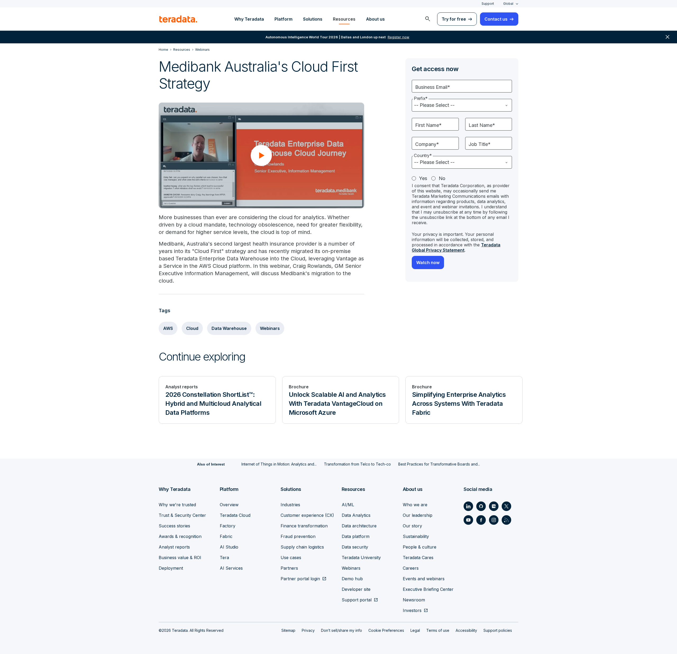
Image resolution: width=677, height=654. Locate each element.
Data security (355, 547)
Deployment (171, 568)
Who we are (415, 504)
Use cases (291, 557)
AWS (168, 328)
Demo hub (352, 578)
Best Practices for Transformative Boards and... (439, 464)
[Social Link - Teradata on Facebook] (481, 520)
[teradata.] (178, 19)
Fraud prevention (298, 536)
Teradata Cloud (235, 515)
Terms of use (437, 630)
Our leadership (417, 515)
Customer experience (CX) (307, 515)
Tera (224, 557)
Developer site (356, 589)
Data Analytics (356, 515)
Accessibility (466, 630)
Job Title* (480, 144)
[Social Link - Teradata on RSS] (506, 520)
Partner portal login (300, 578)
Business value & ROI (180, 557)
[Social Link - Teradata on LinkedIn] (468, 506)
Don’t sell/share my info (341, 630)
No (442, 178)
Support (488, 4)
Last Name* (482, 125)
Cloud (192, 328)
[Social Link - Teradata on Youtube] (468, 520)
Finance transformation (304, 525)
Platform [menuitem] (283, 19)
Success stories (174, 525)
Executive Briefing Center (428, 589)
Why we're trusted (177, 504)
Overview (229, 504)
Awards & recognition (180, 536)
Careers (411, 568)
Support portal (357, 599)
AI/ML (348, 504)
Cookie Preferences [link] (386, 630)
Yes (423, 178)
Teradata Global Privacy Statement (456, 247)
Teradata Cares (418, 557)
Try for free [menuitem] (454, 19)
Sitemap (288, 630)
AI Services (231, 568)
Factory (227, 525)
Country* (423, 155)
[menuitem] (427, 19)
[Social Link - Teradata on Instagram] (493, 520)
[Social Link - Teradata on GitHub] (481, 506)
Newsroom (414, 599)
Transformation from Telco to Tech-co (357, 464)
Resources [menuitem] (344, 19)
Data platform (355, 536)
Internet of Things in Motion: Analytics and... (279, 464)
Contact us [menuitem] (495, 19)
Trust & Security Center (182, 515)
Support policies (497, 630)
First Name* (428, 125)
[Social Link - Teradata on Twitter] (506, 506)
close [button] (667, 37)
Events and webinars (424, 578)
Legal (415, 630)
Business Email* (432, 87)
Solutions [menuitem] (312, 19)
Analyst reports (174, 547)
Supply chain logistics (302, 547)
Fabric (226, 536)
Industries (290, 504)
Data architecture (359, 525)
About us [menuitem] (375, 19)
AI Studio (229, 547)
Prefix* (421, 98)
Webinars (270, 328)
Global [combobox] (508, 4)
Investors (412, 610)
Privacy (308, 630)
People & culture (419, 547)
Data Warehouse (229, 328)
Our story (412, 525)
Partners (289, 568)
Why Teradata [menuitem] (249, 19)
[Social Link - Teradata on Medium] (493, 506)
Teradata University (361, 557)
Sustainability (416, 536)
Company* (427, 144)
